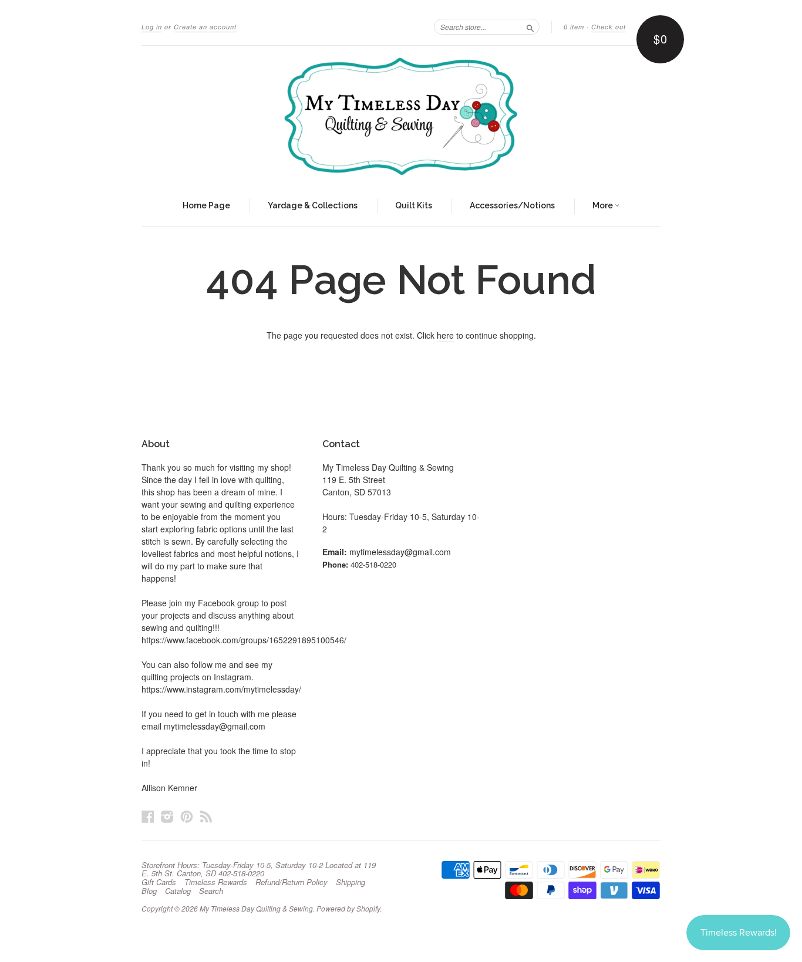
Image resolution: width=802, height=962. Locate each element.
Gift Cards (158, 882)
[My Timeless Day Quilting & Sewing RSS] (206, 816)
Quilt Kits (413, 205)
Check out (608, 26)
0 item (574, 26)
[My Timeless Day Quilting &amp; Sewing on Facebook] (147, 816)
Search (211, 891)
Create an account (205, 26)
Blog (149, 891)
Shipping (350, 882)
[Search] (530, 26)
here (445, 335)
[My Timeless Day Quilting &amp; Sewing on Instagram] (167, 816)
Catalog (178, 891)
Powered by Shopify (348, 908)
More (603, 205)
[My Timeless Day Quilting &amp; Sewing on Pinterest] (186, 816)
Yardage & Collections (313, 205)
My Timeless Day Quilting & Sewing (256, 908)
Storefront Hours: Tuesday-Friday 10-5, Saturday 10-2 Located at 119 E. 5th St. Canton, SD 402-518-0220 (258, 869)
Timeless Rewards (215, 882)
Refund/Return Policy (291, 882)
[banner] (401, 116)
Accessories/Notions (512, 205)
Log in (151, 26)
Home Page (206, 205)
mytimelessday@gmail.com (400, 552)
